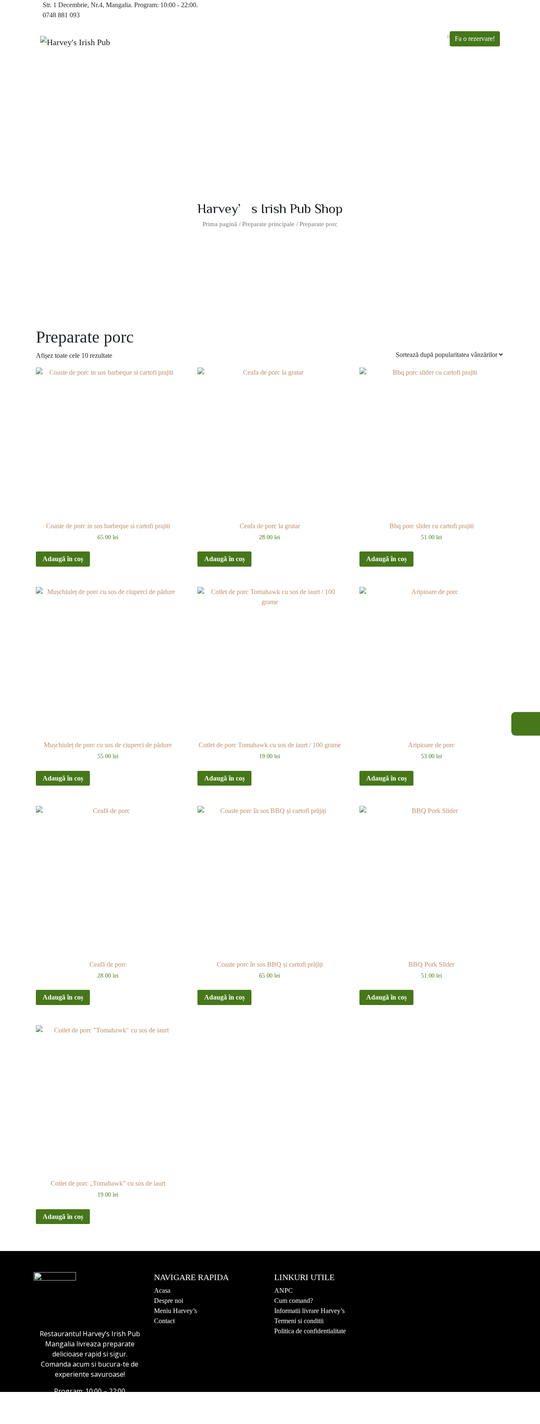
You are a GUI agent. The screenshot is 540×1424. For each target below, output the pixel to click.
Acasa (162, 1290)
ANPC (283, 1290)
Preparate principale (268, 224)
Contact (164, 1320)
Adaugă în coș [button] (63, 558)
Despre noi (168, 1300)
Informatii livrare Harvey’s (309, 1310)
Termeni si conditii (299, 1320)
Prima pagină (219, 224)
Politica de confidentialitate (310, 1331)
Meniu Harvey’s (175, 1310)
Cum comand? (293, 1300)
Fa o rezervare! (475, 38)
